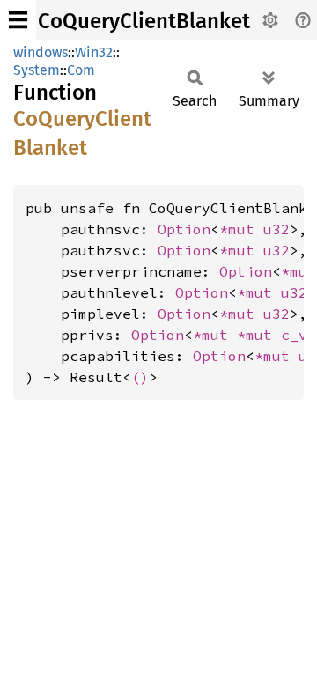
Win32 (94, 52)
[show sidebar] (18, 20)
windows (40, 52)
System (36, 70)
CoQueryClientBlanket (144, 21)
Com (81, 70)
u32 (276, 229)
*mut (241, 229)
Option (184, 229)
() (140, 377)
